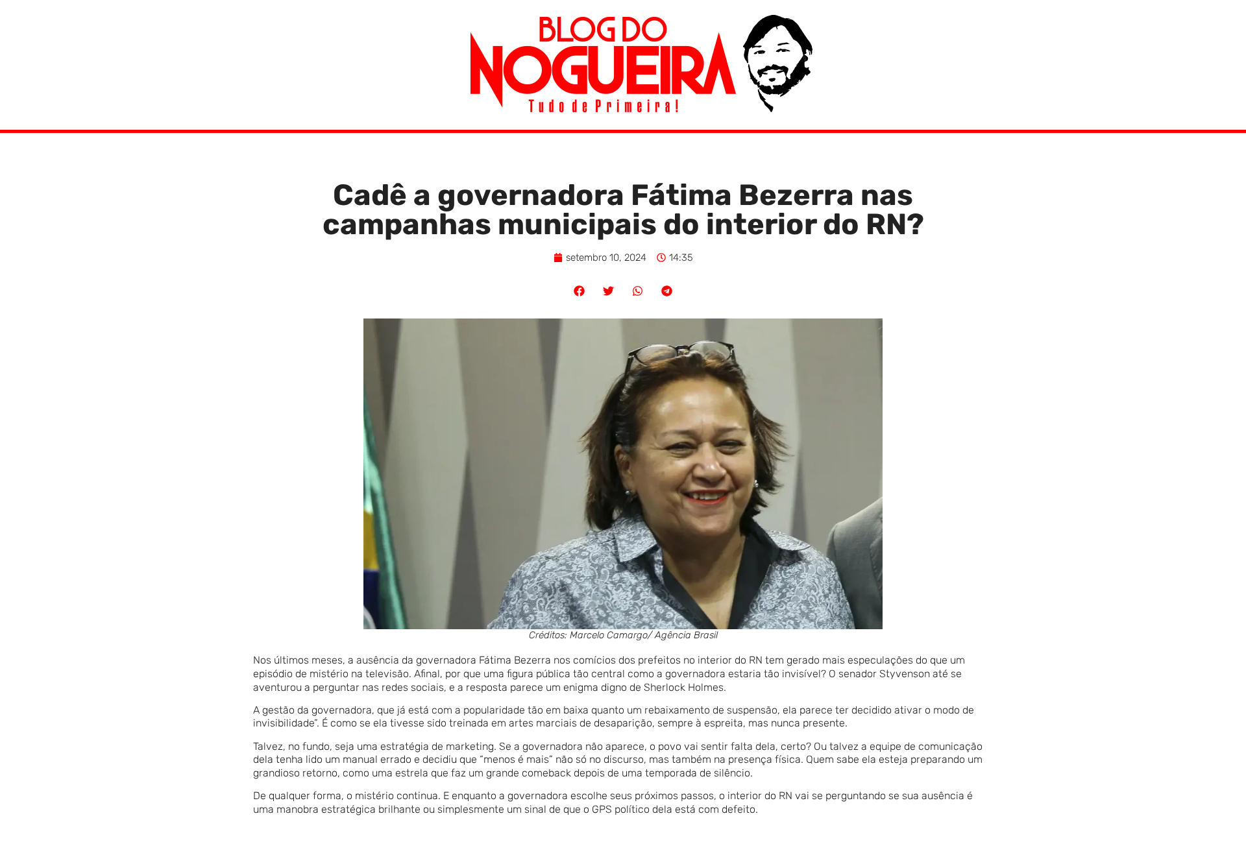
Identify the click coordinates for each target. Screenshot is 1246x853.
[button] (579, 291)
